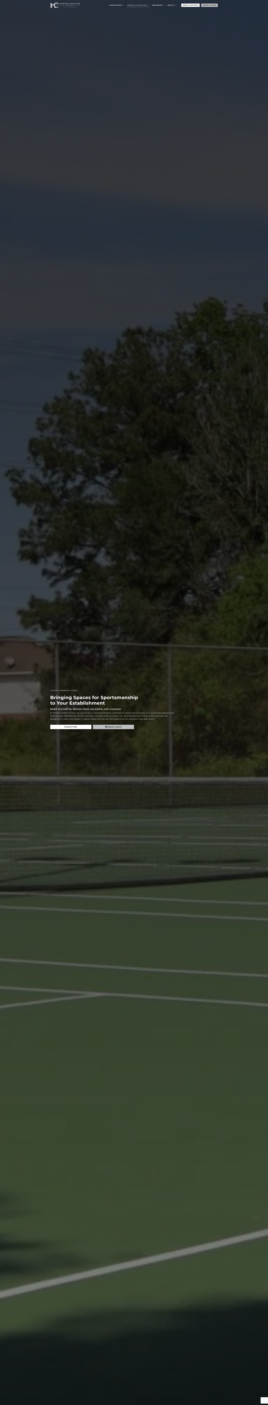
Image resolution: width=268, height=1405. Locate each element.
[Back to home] (65, 5)
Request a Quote (209, 5)
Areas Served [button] (157, 5)
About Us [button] (170, 5)
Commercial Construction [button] (137, 5)
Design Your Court (190, 5)
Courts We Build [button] (115, 5)
